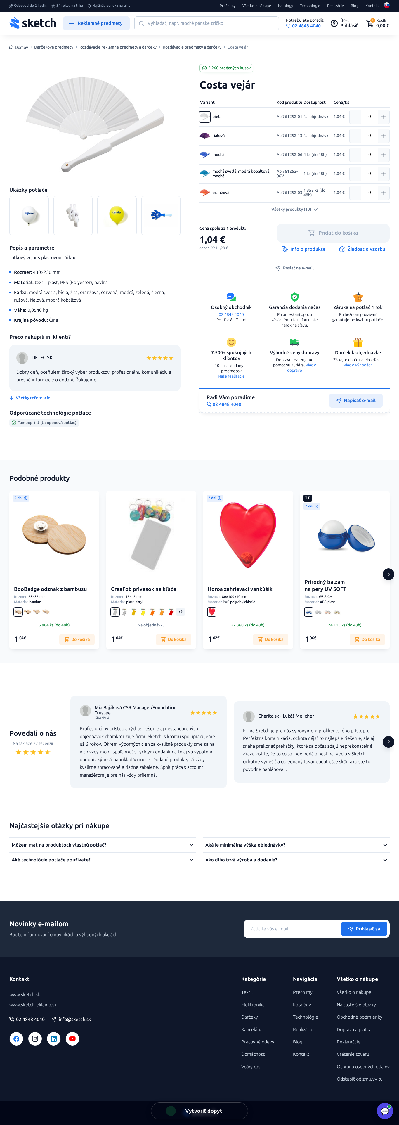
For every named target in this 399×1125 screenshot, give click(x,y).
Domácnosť (253, 1054)
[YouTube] (72, 1039)
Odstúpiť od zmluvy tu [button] (360, 1079)
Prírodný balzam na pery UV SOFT (325, 585)
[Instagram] (35, 1039)
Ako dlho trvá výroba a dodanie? (241, 860)
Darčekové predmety (53, 47)
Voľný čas (250, 1066)
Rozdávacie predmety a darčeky (192, 47)
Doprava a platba (354, 1029)
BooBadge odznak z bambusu (50, 589)
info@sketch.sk (75, 1019)
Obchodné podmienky (359, 1017)
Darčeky (249, 1017)
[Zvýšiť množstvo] (383, 117)
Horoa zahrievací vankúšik (240, 589)
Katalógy (285, 6)
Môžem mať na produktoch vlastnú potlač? (59, 845)
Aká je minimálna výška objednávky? (245, 845)
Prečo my (227, 6)
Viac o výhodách (358, 365)
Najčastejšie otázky (356, 1005)
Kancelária (252, 1029)
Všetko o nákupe (256, 6)
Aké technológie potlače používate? (51, 860)
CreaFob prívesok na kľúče (143, 589)
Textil (247, 992)
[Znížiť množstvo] (355, 117)
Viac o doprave (301, 368)
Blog (354, 6)
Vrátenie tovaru (353, 1054)
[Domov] (32, 23)
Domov (21, 47)
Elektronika (253, 1005)
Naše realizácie (231, 376)
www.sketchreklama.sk (33, 1005)
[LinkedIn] (54, 1039)
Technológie (310, 6)
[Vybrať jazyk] (387, 5)
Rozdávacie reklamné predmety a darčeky (118, 47)
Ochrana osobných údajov (363, 1066)
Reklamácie (348, 1042)
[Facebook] (16, 1039)
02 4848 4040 (231, 314)
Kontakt (372, 6)
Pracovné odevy (257, 1042)
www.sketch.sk (24, 994)
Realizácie (335, 6)
